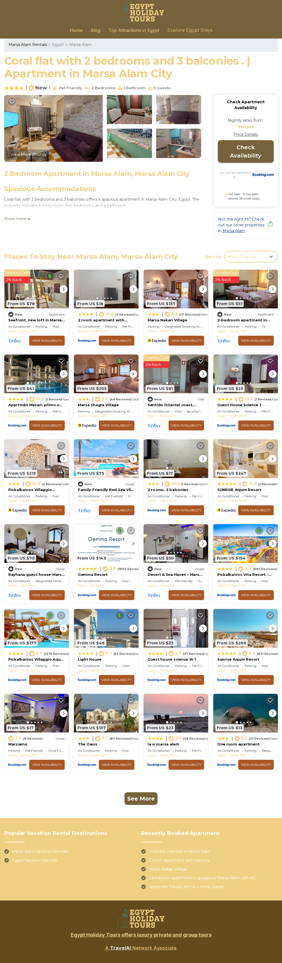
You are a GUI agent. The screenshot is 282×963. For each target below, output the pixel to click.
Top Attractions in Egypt (134, 30)
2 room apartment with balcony (179, 860)
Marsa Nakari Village (167, 320)
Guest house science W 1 (172, 659)
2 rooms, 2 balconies (168, 489)
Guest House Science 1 (239, 405)
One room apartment (238, 744)
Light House (89, 659)
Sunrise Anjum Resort (238, 659)
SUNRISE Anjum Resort (239, 489)
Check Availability (245, 151)
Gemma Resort (93, 574)
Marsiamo (18, 744)
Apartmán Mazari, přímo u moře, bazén (186, 886)
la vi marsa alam (163, 744)
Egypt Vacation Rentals (34, 860)
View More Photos (28, 154)
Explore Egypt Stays (189, 30)
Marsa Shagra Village (98, 405)
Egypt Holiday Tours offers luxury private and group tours (141, 935)
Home (76, 30)
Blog (95, 30)
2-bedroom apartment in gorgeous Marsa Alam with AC (202, 877)
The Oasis (87, 744)
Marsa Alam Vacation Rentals (40, 851)
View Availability (47, 341)
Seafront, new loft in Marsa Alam (180, 851)
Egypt (58, 44)
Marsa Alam (80, 44)
